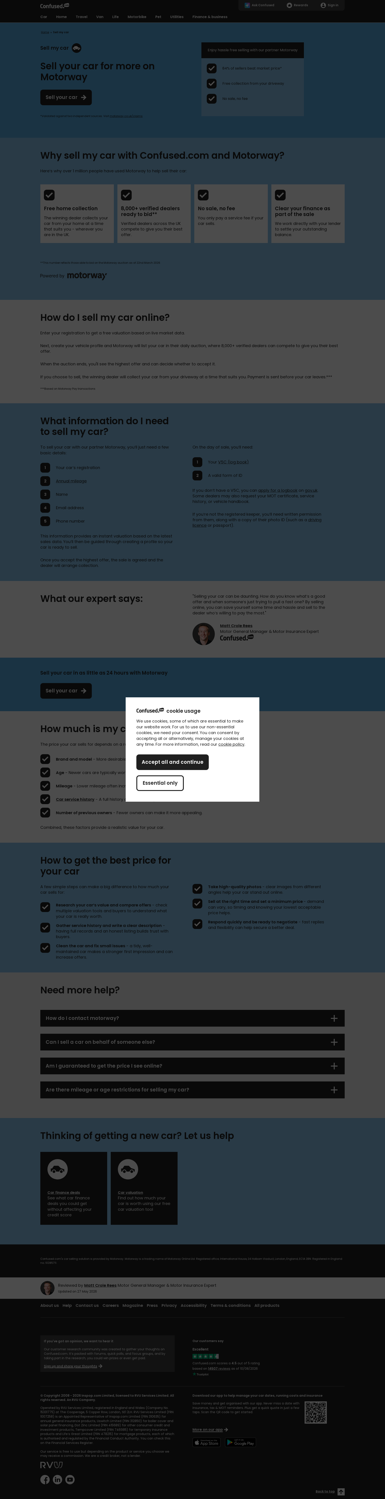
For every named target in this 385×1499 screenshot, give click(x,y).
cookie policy (231, 744)
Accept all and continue (172, 762)
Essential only (160, 783)
